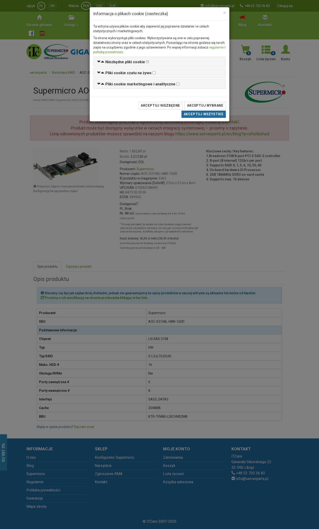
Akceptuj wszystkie (203, 114)
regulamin (216, 47)
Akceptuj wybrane (205, 105)
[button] (121, 62)
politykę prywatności (108, 52)
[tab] (159, 62)
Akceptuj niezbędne (160, 105)
